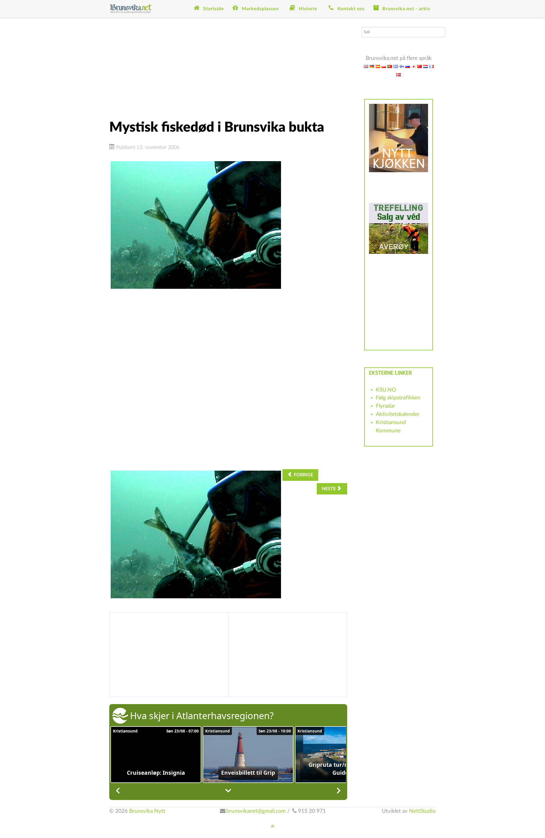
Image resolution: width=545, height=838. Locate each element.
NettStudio (422, 811)
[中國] (419, 66)
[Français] (431, 66)
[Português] (389, 66)
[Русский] (407, 66)
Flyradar (385, 406)
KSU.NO (386, 390)
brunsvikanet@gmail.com (256, 811)
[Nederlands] (425, 66)
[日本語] (413, 66)
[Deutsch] (372, 66)
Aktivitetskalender (398, 414)
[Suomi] (401, 66)
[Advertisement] (228, 66)
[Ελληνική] (395, 66)
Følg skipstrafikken (398, 398)
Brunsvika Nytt (147, 811)
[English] (366, 66)
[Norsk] (398, 74)
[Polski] (384, 66)
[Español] (378, 66)
